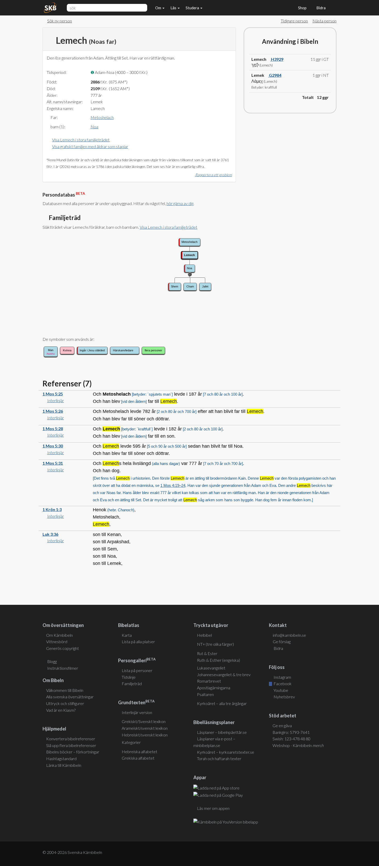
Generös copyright (62, 648)
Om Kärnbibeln (59, 635)
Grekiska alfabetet (138, 757)
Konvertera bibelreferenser (70, 738)
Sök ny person (59, 20)
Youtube (280, 690)
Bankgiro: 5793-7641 (291, 732)
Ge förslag (282, 641)
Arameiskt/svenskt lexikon (145, 728)
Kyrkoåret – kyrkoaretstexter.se (225, 752)
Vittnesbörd (56, 641)
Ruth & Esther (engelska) (218, 660)
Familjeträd (132, 683)
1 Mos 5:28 (53, 428)
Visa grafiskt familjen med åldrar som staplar (90, 146)
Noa (94, 126)
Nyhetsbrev (284, 696)
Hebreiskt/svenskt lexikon (145, 734)
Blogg (52, 661)
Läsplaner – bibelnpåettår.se (222, 732)
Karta (127, 635)
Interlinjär (55, 400)
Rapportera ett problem (213, 175)
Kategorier (131, 742)
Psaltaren (205, 694)
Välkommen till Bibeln (64, 690)
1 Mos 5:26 (53, 411)
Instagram (282, 677)
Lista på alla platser (138, 641)
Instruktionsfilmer (62, 668)
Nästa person (324, 20)
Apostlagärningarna (213, 687)
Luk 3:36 (50, 534)
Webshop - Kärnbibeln (298, 745)
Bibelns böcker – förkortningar (72, 751)
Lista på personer (137, 670)
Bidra (320, 7)
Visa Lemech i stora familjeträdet (81, 139)
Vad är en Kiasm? (61, 710)
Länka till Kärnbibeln (63, 765)
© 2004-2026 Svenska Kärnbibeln (72, 852)
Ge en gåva (282, 725)
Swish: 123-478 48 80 (291, 738)
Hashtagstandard (61, 758)
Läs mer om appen (213, 808)
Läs (173, 7)
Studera (193, 7)
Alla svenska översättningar (70, 696)
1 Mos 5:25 (53, 393)
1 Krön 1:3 (52, 509)
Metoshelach (102, 117)
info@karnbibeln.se (289, 635)
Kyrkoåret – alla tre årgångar (222, 703)
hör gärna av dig (180, 203)
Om (158, 7)
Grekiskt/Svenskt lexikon (144, 721)
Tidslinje (129, 677)
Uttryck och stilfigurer (65, 703)
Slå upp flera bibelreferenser (71, 745)
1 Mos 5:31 (53, 463)
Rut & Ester (207, 653)
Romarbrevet (209, 680)
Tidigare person (294, 20)
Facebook (282, 683)
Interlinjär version (137, 712)
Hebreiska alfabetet (139, 751)
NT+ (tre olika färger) (215, 644)
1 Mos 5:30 (53, 445)
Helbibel (204, 635)
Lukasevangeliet (211, 667)
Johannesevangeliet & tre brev (224, 674)
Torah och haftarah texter (219, 758)
